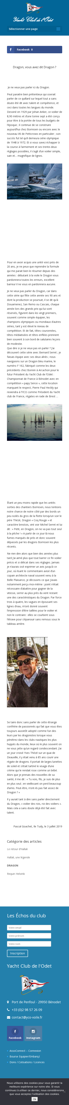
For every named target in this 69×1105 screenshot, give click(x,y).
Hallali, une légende (18, 857)
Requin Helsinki (16, 873)
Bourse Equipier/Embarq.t (25, 1056)
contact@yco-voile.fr (26, 1017)
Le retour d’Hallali (17, 849)
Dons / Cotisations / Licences (27, 1062)
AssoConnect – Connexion (25, 1050)
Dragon (12, 865)
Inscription (17, 953)
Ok (34, 1099)
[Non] (64, 1092)
